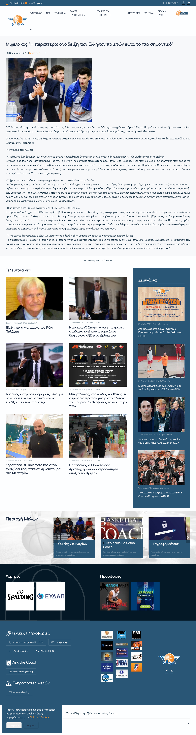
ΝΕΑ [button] (48, 13)
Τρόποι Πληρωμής (76, 713)
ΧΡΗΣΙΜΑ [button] (149, 13)
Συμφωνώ (14, 725)
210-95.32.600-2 (20, 650)
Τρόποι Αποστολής (97, 713)
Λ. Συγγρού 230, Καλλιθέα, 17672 (28, 642)
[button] (183, 13)
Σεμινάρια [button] (60, 13)
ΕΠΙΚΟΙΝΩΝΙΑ (170, 3)
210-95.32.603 (47, 650)
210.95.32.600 (16, 3)
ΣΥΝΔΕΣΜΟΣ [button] (36, 13)
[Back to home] (18, 21)
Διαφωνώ (31, 725)
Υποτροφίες (133, 13)
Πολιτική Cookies (39, 717)
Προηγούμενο (93, 260)
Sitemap (113, 713)
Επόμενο (105, 260)
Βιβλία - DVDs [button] (162, 13)
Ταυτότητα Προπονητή (104, 13)
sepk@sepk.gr (35, 3)
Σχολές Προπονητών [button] (77, 13)
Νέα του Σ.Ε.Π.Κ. (38, 53)
